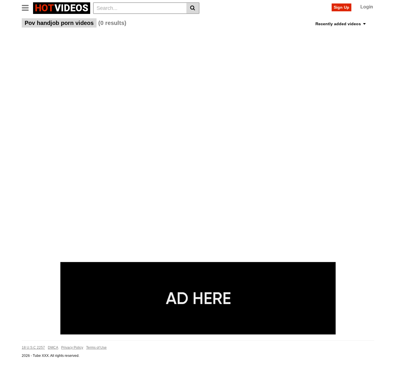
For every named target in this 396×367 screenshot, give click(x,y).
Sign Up (341, 7)
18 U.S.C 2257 (33, 348)
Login (366, 6)
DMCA (53, 348)
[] (192, 8)
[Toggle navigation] (27, 7)
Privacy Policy (72, 348)
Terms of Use (96, 348)
